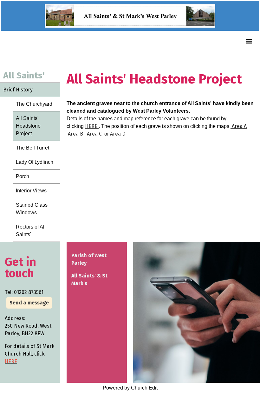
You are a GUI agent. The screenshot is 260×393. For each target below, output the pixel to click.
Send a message (29, 303)
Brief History (18, 90)
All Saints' (24, 75)
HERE (92, 126)
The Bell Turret (32, 147)
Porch (22, 176)
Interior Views (31, 190)
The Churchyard (34, 104)
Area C (94, 134)
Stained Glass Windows (32, 208)
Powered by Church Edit (130, 387)
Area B (75, 134)
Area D (118, 134)
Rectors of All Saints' (31, 230)
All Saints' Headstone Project (28, 126)
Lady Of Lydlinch (34, 162)
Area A (239, 126)
